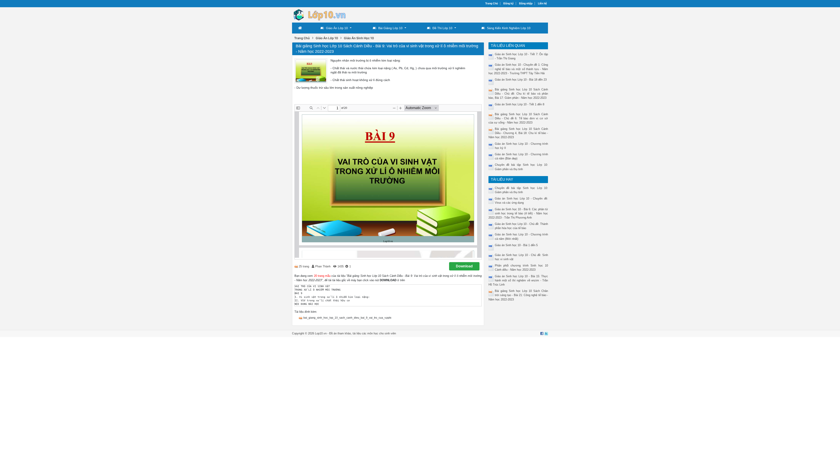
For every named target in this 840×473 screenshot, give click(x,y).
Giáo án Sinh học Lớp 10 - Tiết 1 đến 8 (519, 104)
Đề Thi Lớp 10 (442, 28)
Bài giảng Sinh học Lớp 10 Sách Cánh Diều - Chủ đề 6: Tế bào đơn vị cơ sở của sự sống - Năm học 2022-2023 (518, 118)
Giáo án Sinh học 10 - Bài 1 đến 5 (516, 245)
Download (464, 266)
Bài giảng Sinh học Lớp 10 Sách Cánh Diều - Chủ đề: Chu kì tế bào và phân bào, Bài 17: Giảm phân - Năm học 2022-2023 (518, 93)
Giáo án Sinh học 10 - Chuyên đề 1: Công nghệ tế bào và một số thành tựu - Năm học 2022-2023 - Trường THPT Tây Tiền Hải (518, 69)
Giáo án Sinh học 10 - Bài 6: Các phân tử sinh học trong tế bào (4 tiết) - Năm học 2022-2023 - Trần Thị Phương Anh (518, 213)
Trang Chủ (491, 3)
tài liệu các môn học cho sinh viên (374, 333)
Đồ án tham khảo (340, 333)
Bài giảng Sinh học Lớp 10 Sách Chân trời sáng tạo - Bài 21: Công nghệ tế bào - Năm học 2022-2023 (518, 295)
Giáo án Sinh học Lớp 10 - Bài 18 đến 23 (521, 79)
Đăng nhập (525, 3)
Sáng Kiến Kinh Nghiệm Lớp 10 (508, 28)
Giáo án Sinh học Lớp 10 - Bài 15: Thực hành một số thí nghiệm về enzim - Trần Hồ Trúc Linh (518, 280)
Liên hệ (542, 3)
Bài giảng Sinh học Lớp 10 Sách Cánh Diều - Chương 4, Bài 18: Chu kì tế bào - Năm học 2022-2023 (518, 133)
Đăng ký (508, 3)
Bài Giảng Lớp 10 (390, 28)
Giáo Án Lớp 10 (337, 28)
